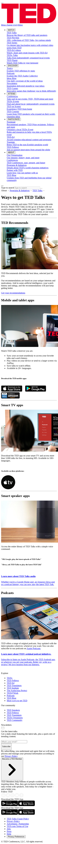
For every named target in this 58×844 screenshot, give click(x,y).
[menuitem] (32, 33)
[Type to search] (2, 185)
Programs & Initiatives (20, 190)
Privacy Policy (11, 756)
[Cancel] (41, 188)
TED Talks (37, 190)
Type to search (7, 188)
